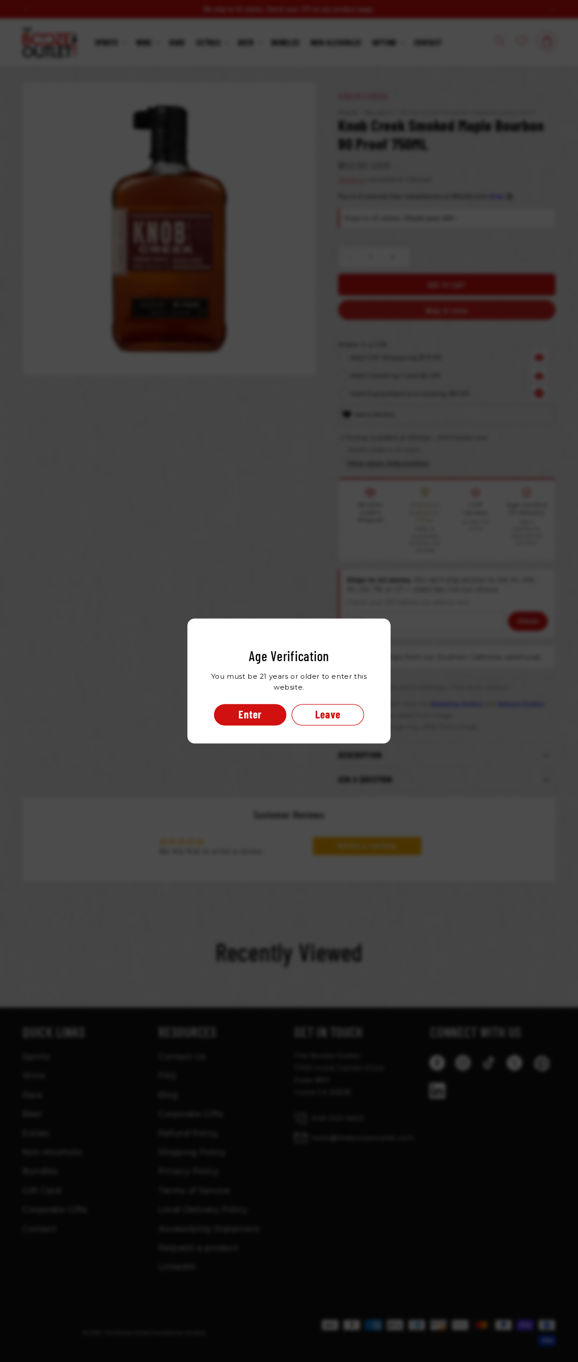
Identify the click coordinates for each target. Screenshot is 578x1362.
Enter (250, 714)
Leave (327, 714)
